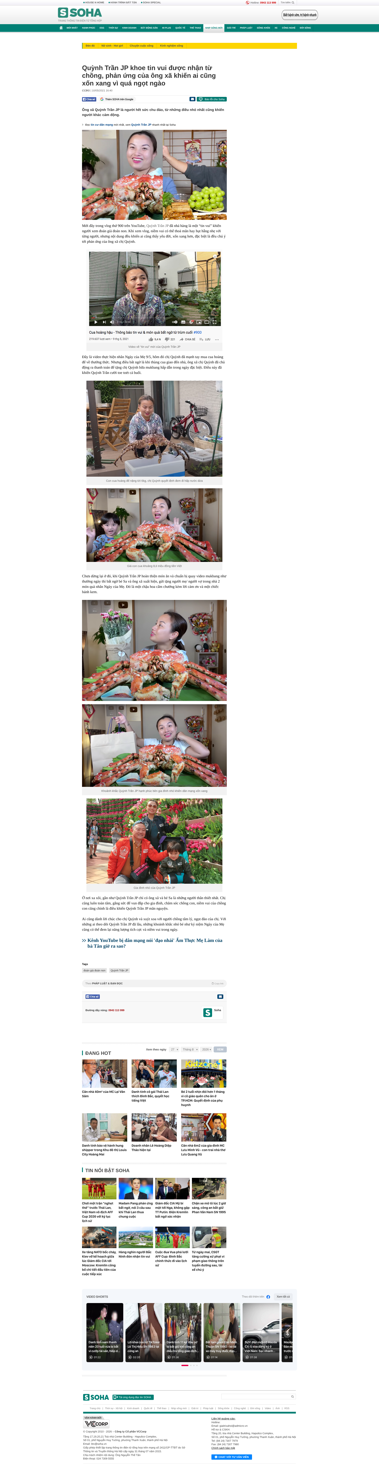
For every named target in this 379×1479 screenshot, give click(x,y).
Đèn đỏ (90, 45)
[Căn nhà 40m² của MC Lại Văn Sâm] (104, 1073)
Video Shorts (97, 1297)
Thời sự (113, 28)
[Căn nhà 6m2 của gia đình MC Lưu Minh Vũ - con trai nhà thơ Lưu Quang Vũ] (203, 1127)
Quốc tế (180, 28)
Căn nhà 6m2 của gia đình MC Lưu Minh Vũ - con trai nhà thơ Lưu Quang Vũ (203, 1150)
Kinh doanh (129, 28)
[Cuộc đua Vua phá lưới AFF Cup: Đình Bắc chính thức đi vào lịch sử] (172, 1237)
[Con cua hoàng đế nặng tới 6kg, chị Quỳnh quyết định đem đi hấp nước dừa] (154, 429)
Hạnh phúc (88, 28)
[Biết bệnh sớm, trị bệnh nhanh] (299, 14)
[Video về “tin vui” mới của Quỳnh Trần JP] (154, 296)
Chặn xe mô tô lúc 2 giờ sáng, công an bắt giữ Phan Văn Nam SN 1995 (209, 1207)
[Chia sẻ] (89, 99)
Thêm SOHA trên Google (119, 99)
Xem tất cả (283, 1296)
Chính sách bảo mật (223, 1448)
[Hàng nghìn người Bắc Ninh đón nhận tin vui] (136, 1237)
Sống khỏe (263, 28)
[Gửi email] (192, 99)
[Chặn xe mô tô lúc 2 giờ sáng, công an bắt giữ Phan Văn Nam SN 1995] (209, 1188)
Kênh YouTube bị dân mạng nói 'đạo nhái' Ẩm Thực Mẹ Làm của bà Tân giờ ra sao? (155, 943)
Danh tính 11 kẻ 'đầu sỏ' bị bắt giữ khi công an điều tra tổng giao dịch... (183, 1347)
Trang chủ (95, 1408)
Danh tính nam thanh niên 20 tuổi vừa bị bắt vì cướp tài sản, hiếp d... (104, 1347)
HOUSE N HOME (94, 2)
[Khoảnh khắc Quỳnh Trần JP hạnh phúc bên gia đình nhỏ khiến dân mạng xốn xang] (154, 745)
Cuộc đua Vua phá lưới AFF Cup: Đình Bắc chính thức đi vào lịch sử (171, 1258)
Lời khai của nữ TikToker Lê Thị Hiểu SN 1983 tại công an (144, 1347)
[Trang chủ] (80, 14)
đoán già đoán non (94, 970)
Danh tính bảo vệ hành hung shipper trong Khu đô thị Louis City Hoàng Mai (104, 1150)
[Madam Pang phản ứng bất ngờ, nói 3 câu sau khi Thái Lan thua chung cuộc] (136, 1188)
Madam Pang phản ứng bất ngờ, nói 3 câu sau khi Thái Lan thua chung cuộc (136, 1209)
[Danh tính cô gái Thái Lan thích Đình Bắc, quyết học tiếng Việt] (154, 1073)
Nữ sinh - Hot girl (112, 45)
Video (268, 1408)
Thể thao (195, 28)
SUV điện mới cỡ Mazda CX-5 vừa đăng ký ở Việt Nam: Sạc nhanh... (261, 1347)
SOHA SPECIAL (152, 2)
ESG (102, 28)
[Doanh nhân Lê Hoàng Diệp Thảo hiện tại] (154, 1127)
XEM (220, 1049)
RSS (287, 1408)
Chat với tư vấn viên (233, 1457)
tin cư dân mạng (102, 124)
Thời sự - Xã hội (113, 1408)
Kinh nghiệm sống (171, 45)
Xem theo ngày (156, 1049)
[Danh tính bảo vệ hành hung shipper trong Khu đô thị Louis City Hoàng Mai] (104, 1127)
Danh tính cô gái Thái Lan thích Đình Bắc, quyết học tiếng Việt (150, 1096)
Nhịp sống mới (213, 28)
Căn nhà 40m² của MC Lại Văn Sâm (103, 1094)
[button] (184, 1365)
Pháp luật (246, 28)
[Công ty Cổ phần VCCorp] (136, 1422)
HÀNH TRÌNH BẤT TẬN (124, 2)
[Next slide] (287, 1334)
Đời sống (305, 28)
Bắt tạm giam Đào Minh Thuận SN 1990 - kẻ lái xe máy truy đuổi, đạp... (221, 1347)
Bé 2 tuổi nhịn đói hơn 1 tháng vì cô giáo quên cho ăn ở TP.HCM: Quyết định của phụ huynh (203, 1098)
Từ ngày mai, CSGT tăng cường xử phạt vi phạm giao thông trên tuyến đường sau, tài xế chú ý (208, 1261)
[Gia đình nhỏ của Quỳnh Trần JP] (154, 841)
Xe (276, 28)
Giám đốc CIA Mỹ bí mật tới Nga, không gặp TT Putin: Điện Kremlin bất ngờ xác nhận (172, 1209)
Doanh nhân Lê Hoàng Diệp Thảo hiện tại (151, 1148)
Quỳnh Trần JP (141, 124)
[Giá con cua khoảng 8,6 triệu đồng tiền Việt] (154, 525)
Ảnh (277, 1408)
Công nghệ (288, 28)
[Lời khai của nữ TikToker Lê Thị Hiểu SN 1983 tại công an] (143, 1332)
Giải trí (231, 28)
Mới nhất (72, 28)
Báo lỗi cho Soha (215, 99)
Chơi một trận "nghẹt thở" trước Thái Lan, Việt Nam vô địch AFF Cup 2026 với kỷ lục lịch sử (97, 1212)
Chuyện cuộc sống (141, 45)
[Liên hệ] (220, 996)
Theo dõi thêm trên (253, 1296)
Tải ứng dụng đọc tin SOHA (135, 1397)
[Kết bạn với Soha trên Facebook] (207, 1012)
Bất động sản (149, 28)
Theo (154, 983)
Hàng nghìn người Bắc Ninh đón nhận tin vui (135, 1254)
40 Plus (166, 28)
